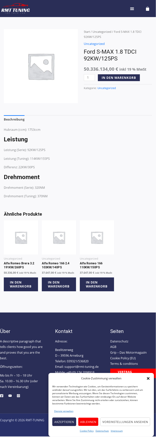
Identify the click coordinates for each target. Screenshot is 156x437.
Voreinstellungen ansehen (125, 422)
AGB (113, 347)
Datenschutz (102, 430)
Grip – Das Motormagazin (128, 352)
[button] (148, 378)
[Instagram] (18, 395)
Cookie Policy (87, 430)
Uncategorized (102, 32)
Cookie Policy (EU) (123, 358)
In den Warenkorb (119, 78)
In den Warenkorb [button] (21, 284)
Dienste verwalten (63, 411)
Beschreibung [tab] (14, 119)
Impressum (117, 430)
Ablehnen (88, 422)
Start (87, 32)
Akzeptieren (64, 422)
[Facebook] (1, 395)
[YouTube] (10, 395)
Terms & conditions (124, 364)
